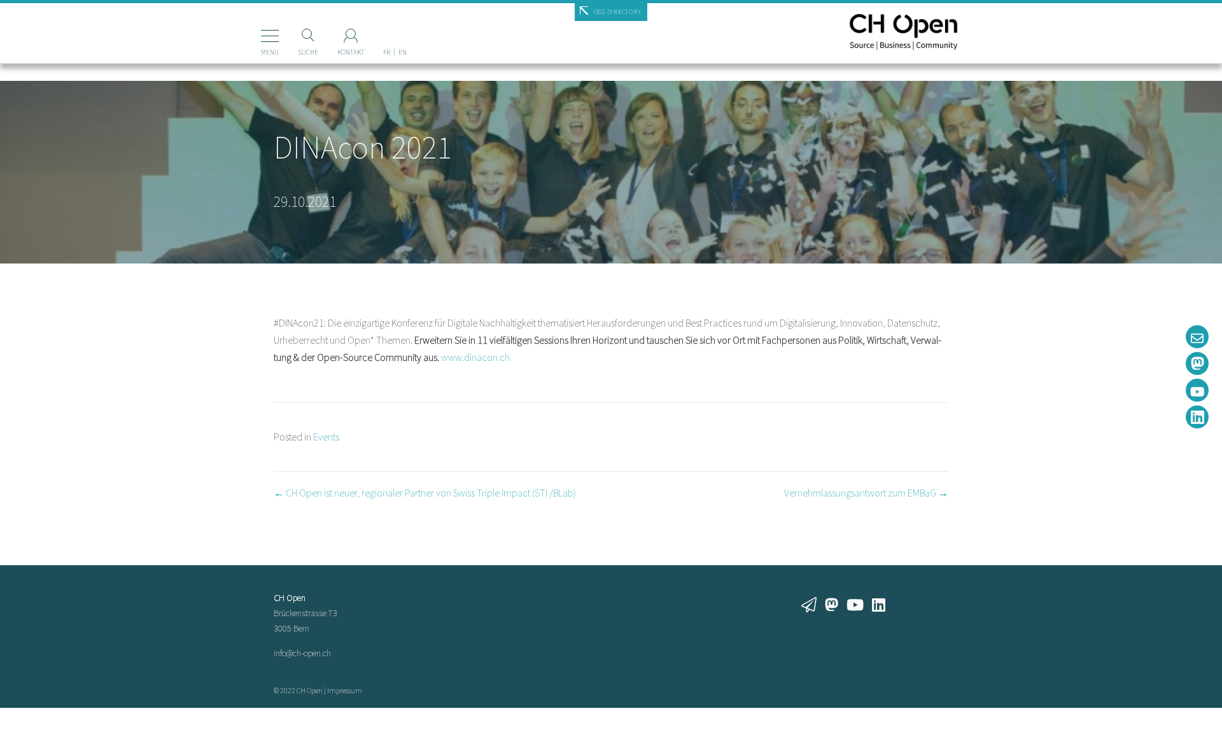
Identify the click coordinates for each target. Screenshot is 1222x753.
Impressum (344, 690)
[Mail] (1197, 336)
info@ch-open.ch (302, 653)
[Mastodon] (1197, 363)
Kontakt (350, 52)
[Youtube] (1197, 390)
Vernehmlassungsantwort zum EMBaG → (866, 492)
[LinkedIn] (1197, 416)
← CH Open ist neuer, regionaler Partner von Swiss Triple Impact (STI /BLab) (425, 492)
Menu (270, 52)
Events (326, 436)
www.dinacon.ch (475, 357)
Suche (308, 52)
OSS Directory (618, 12)
